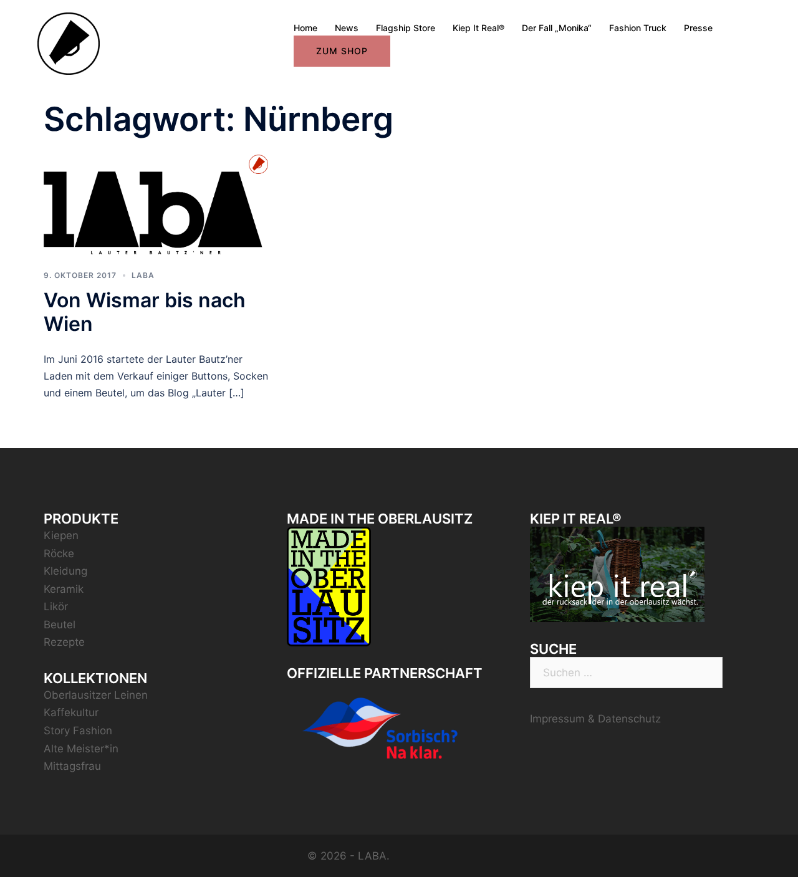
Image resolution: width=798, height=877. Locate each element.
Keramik (64, 589)
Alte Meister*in (81, 748)
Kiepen (61, 535)
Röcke (59, 553)
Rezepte (64, 642)
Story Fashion (78, 730)
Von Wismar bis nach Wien (145, 312)
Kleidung (65, 571)
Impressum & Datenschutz (595, 718)
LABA (143, 275)
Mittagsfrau (72, 766)
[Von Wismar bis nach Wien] (156, 203)
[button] (771, 17)
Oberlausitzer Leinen (96, 695)
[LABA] (68, 43)
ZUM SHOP (342, 51)
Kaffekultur (71, 712)
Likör (56, 606)
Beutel (59, 624)
